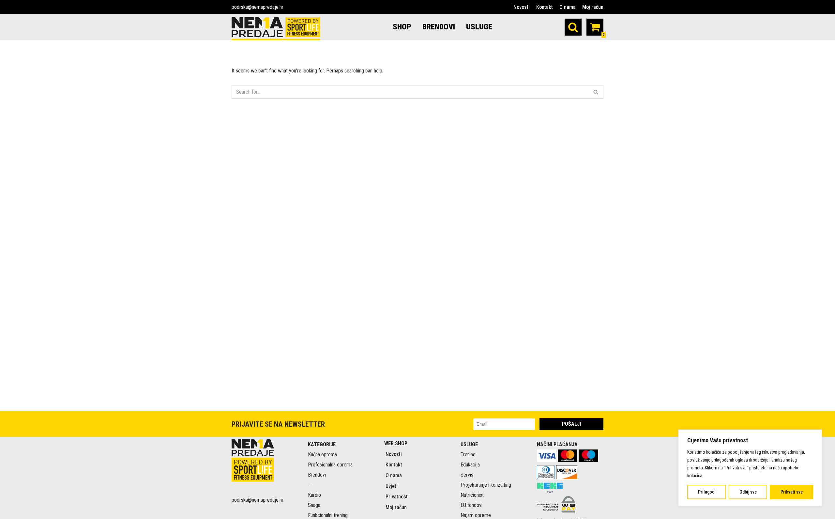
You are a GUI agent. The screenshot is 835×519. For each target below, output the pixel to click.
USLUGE (479, 26)
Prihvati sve (792, 492)
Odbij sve (748, 492)
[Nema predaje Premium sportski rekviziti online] (276, 28)
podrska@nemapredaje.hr (257, 7)
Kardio (314, 495)
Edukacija (470, 465)
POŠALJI (571, 424)
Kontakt (544, 7)
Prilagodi (707, 492)
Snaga (314, 505)
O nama (567, 7)
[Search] (573, 27)
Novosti (521, 7)
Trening (468, 454)
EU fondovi (471, 505)
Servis (467, 475)
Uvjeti (392, 486)
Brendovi (317, 475)
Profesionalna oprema (330, 465)
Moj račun (592, 7)
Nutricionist (472, 495)
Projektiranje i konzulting (486, 485)
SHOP (402, 26)
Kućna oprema (322, 454)
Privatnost (397, 497)
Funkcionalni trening (328, 515)
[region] (750, 468)
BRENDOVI (438, 26)
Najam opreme (476, 515)
